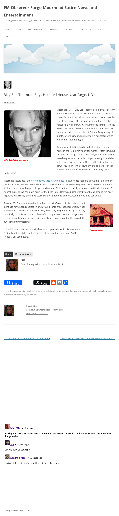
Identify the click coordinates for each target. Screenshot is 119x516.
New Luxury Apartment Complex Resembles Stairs (87, 338)
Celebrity (30, 291)
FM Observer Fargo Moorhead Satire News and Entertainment (50, 11)
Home (6, 29)
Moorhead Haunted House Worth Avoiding (27, 338)
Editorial (68, 29)
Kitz (35, 294)
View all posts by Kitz (37, 313)
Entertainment (35, 29)
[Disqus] (59, 379)
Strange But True (69, 291)
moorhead (8, 294)
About (101, 29)
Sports (53, 29)
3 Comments (9, 102)
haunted (107, 291)
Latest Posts (24, 254)
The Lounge (85, 29)
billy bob (93, 291)
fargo (99, 291)
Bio (9, 254)
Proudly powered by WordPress (17, 510)
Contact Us (9, 36)
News (18, 29)
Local (52, 291)
